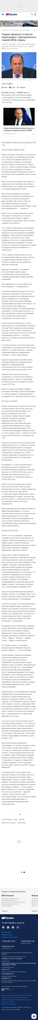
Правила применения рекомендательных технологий (17, 999)
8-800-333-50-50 (8, 947)
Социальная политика (8, 1002)
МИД (15, 819)
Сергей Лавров (7, 819)
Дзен (13, 87)
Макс (6, 87)
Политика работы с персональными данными (15, 997)
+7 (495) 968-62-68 (27, 942)
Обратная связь (7, 934)
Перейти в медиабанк (28, 79)
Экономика (19, 23)
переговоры (21, 823)
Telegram (22, 87)
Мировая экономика (9, 823)
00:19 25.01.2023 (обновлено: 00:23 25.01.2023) (16, 30)
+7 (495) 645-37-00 (8, 941)
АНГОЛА (21, 819)
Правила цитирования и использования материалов (17, 995)
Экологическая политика (9, 1004)
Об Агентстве (6, 932)
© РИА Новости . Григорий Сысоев (11, 79)
